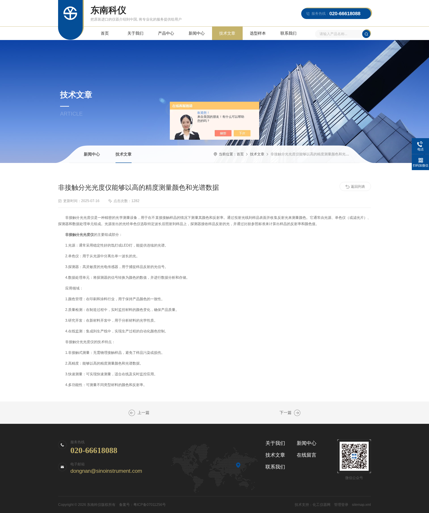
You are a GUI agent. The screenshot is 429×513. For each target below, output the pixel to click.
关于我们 (135, 33)
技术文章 (227, 33)
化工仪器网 (321, 505)
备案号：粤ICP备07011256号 (142, 505)
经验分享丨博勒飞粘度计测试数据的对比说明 (131, 413)
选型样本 (258, 33)
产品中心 (166, 33)
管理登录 (341, 505)
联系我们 (288, 33)
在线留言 (306, 455)
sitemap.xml (361, 505)
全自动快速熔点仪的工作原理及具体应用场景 (297, 413)
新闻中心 (197, 33)
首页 (105, 33)
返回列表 (358, 186)
